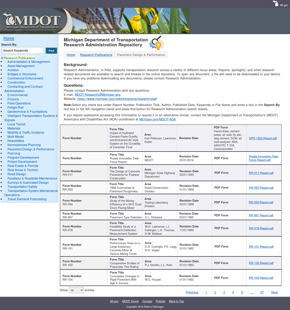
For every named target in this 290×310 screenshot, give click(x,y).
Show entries (77, 290)
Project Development (22, 161)
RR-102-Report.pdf (261, 263)
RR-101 (68, 248)
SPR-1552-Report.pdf (263, 138)
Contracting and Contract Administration (23, 88)
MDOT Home (130, 301)
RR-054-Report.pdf (261, 202)
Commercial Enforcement (25, 78)
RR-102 (68, 265)
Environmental (17, 95)
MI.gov (284, 5)
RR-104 (68, 279)
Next (274, 292)
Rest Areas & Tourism (22, 170)
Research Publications (19, 58)
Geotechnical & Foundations (27, 111)
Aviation (13, 70)
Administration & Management (28, 61)
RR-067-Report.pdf (261, 215)
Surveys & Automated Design (28, 182)
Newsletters (15, 140)
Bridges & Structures (21, 74)
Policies (160, 301)
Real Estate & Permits (22, 165)
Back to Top (176, 301)
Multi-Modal (15, 136)
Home (9, 38)
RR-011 (68, 174)
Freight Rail (15, 107)
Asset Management (21, 65)
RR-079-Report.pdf (261, 228)
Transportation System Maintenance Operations (31, 192)
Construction (16, 82)
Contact (147, 301)
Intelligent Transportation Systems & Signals (31, 117)
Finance (13, 99)
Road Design (16, 174)
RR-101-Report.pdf (261, 246)
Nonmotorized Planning (24, 144)
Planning (13, 153)
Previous (192, 292)
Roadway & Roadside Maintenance (32, 178)
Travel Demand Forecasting (26, 199)
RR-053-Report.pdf (261, 187)
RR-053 (68, 189)
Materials (13, 128)
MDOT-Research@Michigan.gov (98, 94)
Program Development (23, 157)
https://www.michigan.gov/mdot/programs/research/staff (117, 98)
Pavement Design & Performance (30, 149)
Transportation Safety (22, 186)
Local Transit (16, 124)
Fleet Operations (19, 103)
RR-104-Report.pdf (261, 278)
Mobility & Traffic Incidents (25, 132)
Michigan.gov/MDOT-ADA (157, 119)
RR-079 (68, 230)
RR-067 (68, 217)
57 (262, 292)
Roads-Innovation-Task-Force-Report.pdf (264, 158)
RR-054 (68, 204)
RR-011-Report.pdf (261, 173)
